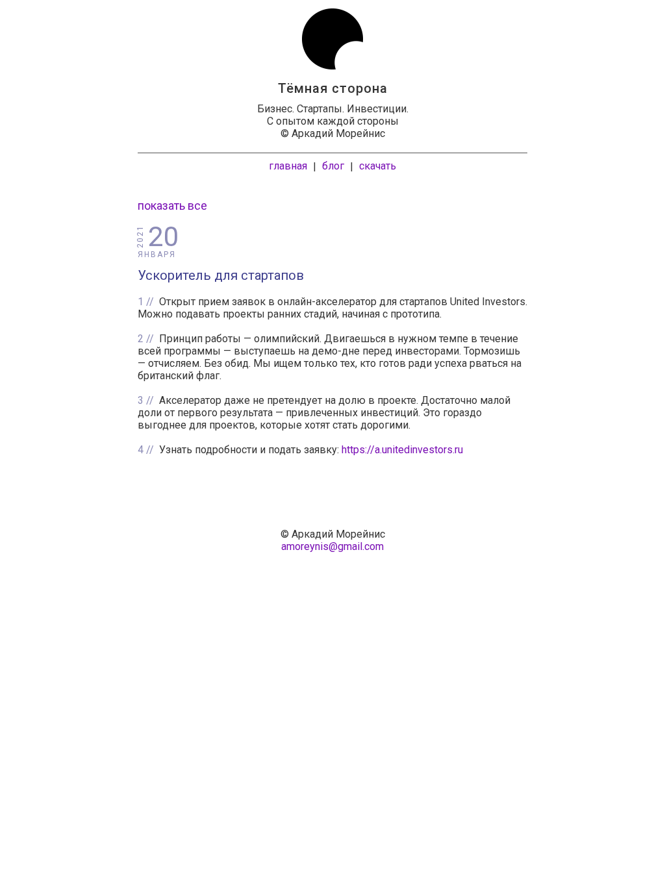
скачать (377, 166)
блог (333, 166)
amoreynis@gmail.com (332, 546)
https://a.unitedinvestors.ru (402, 449)
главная (288, 166)
